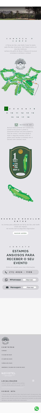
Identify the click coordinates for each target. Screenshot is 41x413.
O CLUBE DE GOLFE (7, 354)
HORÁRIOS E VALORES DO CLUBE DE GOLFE (13, 367)
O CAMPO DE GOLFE (7, 359)
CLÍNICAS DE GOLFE (7, 363)
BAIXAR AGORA (20, 233)
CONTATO (4, 350)
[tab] (6, 109)
